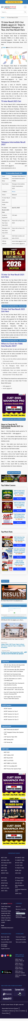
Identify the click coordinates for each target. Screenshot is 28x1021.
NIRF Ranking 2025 (8, 739)
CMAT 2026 (4, 885)
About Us (18, 906)
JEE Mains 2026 (5, 860)
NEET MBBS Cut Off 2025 (10, 763)
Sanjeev (4, 47)
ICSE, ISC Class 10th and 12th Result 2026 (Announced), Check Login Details (14, 666)
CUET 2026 (4, 865)
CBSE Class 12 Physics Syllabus (19, 964)
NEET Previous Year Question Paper (12, 768)
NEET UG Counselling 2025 (10, 766)
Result (13, 191)
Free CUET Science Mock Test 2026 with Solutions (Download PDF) (14, 693)
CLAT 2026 (4, 880)
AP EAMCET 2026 (19, 857)
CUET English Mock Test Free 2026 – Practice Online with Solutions (13, 697)
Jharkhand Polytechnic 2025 (21, 890)
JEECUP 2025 (18, 883)
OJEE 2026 (18, 873)
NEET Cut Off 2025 (8, 760)
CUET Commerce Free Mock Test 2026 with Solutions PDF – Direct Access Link (14, 688)
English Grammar (5, 948)
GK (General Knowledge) (4, 945)
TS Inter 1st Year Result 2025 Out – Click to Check (14, 306)
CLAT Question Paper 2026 (10, 736)
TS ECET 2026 (18, 865)
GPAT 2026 (4, 868)
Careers (20, 912)
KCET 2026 (4, 878)
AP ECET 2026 (19, 862)
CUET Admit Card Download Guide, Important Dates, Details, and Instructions (14, 675)
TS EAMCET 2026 (19, 860)
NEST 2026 (4, 870)
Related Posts (5, 581)
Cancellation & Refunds (8, 1010)
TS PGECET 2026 (19, 868)
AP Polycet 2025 (19, 878)
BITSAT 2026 (4, 883)
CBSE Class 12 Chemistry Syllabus (20, 972)
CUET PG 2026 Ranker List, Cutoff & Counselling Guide (12, 679)
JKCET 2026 (4, 890)
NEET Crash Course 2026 (14, 472)
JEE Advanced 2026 (6, 862)
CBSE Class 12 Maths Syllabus (20, 976)
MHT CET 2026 (5, 888)
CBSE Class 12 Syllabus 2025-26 (19, 960)
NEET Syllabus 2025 (9, 755)
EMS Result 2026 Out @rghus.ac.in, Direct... (12, 620)
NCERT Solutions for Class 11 (11, 716)
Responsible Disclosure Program (21, 916)
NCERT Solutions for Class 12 (11, 719)
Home (2, 17)
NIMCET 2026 (4, 873)
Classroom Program (21, 937)
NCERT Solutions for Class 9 (11, 711)
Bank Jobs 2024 (5, 937)
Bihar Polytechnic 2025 (19, 886)
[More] (25, 7)
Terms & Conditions (21, 1010)
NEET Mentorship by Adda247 (11, 729)
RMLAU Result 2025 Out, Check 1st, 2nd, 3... (12, 639)
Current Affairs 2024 (6, 942)
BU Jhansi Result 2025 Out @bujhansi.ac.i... (12, 600)
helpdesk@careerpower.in (7, 927)
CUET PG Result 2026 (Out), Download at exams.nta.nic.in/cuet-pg (14, 684)
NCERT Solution (8, 708)
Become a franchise (21, 909)
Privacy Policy (5, 1013)
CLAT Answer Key (8, 742)
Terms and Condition (21, 942)
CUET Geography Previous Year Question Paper (14, 733)
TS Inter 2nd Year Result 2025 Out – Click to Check (14, 340)
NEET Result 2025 (8, 757)
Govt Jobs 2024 (5, 939)
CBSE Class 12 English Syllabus (19, 968)
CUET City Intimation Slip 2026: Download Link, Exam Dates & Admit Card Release (14, 670)
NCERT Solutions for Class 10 (11, 714)
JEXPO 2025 (18, 893)
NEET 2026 (4, 857)
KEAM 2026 (18, 870)
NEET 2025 (6, 752)
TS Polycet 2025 (19, 880)
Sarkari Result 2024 (21, 939)
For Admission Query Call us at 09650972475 (14, 419)
